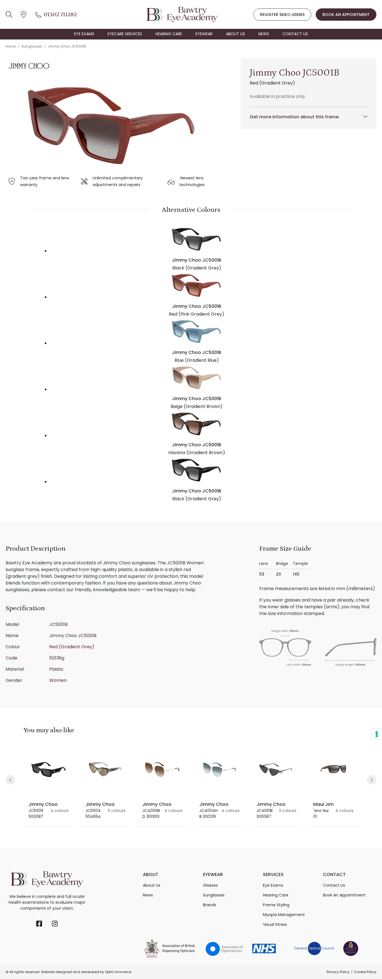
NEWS (263, 34)
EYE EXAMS (84, 34)
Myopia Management (284, 914)
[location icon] (9, 14)
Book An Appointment (344, 895)
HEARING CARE (168, 34)
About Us (151, 885)
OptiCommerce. (118, 971)
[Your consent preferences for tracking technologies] (376, 734)
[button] (10, 780)
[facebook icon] (39, 923)
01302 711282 (60, 14)
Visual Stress (275, 924)
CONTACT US (295, 34)
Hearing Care (275, 895)
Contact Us (334, 885)
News (148, 895)
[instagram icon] (54, 923)
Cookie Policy (365, 971)
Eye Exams (273, 885)
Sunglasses (32, 46)
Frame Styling (276, 905)
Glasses (210, 885)
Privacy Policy (338, 971)
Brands (209, 905)
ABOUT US (235, 34)
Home (11, 46)
